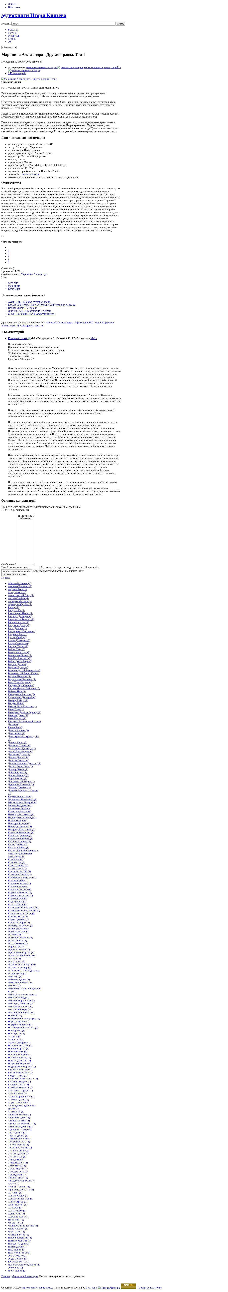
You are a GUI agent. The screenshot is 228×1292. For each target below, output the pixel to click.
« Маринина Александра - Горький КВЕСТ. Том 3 (73, 322)
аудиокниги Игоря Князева (36, 1287)
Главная (5, 1276)
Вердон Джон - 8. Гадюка (22, 307)
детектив (13, 282)
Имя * (4, 567)
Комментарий (17, 73)
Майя (93, 338)
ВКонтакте (14, 7)
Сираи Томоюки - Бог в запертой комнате (32, 313)
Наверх (5, 577)
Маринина (14, 285)
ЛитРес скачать (30, 174)
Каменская (14, 288)
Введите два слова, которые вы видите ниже (58, 570)
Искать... (6, 23)
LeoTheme (91, 1287)
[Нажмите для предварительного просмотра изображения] (29, 79)
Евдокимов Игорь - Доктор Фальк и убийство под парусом (41, 304)
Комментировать (18, 338)
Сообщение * (9, 564)
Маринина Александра (34, 274)
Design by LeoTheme (150, 1287)
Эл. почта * (46, 567)
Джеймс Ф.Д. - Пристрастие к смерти (29, 310)
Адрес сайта (92, 567)
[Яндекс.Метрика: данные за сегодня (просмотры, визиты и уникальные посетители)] (109, 1287)
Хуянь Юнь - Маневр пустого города (29, 301)
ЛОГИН (12, 4)
